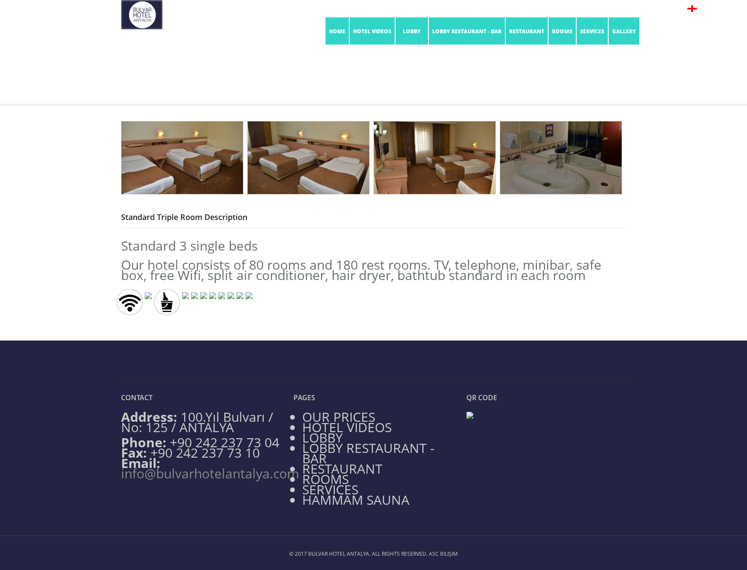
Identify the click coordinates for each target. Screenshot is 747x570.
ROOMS (562, 31)
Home (337, 31)
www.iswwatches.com (319, 397)
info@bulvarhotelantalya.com (509, 8)
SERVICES (592, 31)
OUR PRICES (338, 417)
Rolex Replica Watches (182, 397)
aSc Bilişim (443, 553)
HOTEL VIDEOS (372, 31)
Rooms (362, 85)
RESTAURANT (526, 31)
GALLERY (624, 31)
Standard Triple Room (404, 85)
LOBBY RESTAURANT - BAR (466, 31)
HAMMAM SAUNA (355, 500)
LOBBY (412, 31)
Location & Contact (584, 8)
